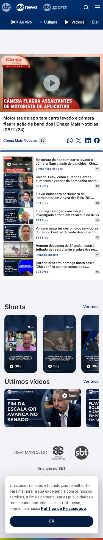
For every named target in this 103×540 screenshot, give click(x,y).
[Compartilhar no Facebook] (97, 140)
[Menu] (97, 7)
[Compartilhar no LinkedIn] (88, 140)
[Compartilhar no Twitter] (79, 140)
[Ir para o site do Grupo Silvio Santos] (43, 453)
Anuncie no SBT (51, 468)
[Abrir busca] (85, 7)
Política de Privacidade (63, 508)
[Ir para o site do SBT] (81, 453)
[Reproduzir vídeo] (51, 83)
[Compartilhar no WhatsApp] (70, 140)
